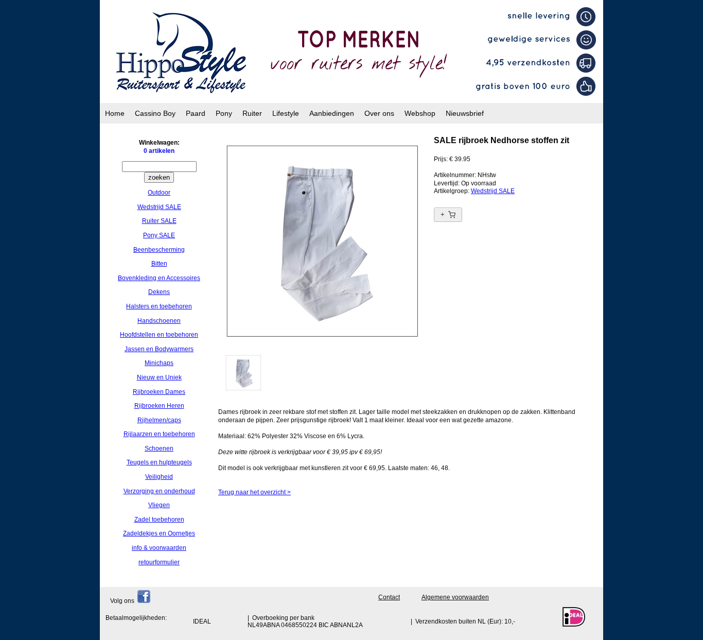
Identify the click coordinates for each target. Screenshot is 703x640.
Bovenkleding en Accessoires (159, 278)
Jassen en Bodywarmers (159, 349)
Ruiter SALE (159, 220)
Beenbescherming (159, 249)
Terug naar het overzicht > (254, 492)
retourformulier (159, 562)
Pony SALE (159, 235)
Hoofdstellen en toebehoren (159, 334)
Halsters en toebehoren (159, 306)
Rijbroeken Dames (159, 391)
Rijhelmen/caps (159, 420)
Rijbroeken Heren (159, 405)
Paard (195, 113)
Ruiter (252, 113)
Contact (389, 597)
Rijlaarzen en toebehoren (159, 434)
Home (115, 113)
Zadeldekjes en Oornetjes (159, 533)
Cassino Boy (155, 113)
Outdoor (159, 192)
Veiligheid (159, 476)
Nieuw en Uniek (159, 377)
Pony (224, 113)
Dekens (159, 292)
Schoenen (159, 448)
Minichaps (159, 363)
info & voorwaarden (159, 547)
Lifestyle (285, 113)
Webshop (420, 113)
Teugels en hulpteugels (159, 462)
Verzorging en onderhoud (159, 491)
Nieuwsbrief (465, 113)
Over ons (379, 113)
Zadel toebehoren (159, 519)
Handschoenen (159, 320)
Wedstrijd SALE (159, 207)
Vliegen (159, 505)
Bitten (159, 263)
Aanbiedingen (331, 113)
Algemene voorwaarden (455, 597)
